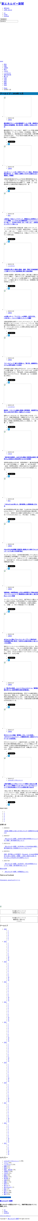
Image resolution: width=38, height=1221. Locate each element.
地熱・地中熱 (8, 1169)
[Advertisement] (19, 41)
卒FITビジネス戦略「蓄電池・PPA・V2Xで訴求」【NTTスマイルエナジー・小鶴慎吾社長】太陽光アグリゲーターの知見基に (21, 736)
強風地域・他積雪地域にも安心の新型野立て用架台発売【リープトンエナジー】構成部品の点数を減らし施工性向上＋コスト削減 (21, 594)
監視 (5, 1183)
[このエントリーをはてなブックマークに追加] (9, 144)
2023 (5, 982)
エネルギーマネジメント (15, 780)
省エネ (6, 1185)
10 (8, 957)
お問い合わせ (8, 10)
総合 (5, 64)
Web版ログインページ (19, 911)
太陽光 (6, 67)
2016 (5, 1123)
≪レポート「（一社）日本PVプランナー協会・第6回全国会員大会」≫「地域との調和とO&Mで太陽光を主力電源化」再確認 (21, 173)
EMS (5, 78)
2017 (5, 1103)
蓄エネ (6, 76)
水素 (5, 80)
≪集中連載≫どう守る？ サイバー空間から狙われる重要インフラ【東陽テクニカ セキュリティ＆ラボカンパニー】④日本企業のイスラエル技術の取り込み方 (20, 785)
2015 (5, 1143)
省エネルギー (8, 1187)
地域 (5, 85)
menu (1, 61)
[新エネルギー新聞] (12, 3)
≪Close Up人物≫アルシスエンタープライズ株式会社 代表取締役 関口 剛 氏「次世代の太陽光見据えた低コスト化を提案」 (21, 641)
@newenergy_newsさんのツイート (10, 880)
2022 (5, 1002)
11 (8, 958)
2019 (5, 1062)
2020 (5, 1042)
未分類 (6, 1178)
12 (8, 960)
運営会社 (6, 8)
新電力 (6, 1176)
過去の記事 (3, 868)
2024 (5, 961)
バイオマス (7, 73)
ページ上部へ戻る (5, 1197)
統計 (5, 1189)
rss (4, 13)
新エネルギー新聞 (6, 1201)
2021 (5, 1022)
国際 (5, 83)
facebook (6, 16)
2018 (5, 1082)
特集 (5, 66)
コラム (6, 1162)
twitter (6, 14)
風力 (5, 69)
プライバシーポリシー (5, 1215)
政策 (5, 81)
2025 (5, 941)
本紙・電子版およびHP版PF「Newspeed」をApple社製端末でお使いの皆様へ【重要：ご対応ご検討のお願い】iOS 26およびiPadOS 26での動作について (21, 856)
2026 (5, 929)
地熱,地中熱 (7, 74)
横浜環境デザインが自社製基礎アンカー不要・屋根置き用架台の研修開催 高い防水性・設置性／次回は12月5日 (21, 125)
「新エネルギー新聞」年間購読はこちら (16, 871)
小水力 (6, 71)
